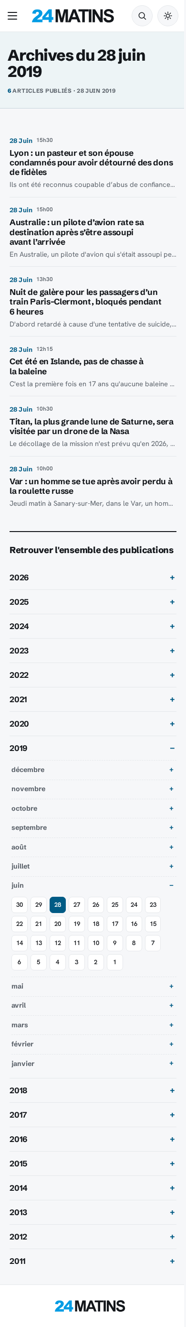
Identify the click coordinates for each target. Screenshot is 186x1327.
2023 (19, 664)
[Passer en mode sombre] (167, 15)
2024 (19, 640)
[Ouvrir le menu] (14, 15)
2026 (19, 591)
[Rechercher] (142, 15)
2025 (19, 615)
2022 (19, 689)
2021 (18, 713)
